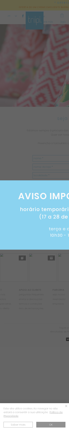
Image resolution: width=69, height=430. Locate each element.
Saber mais (18, 424)
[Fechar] (64, 408)
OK (51, 424)
